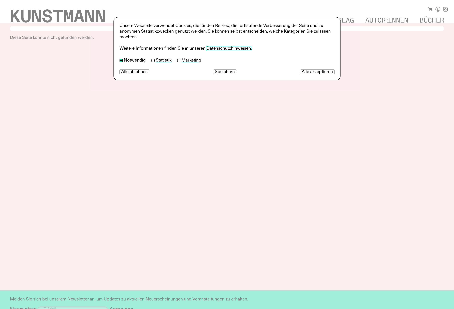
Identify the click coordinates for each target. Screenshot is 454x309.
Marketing (191, 60)
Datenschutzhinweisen (228, 48)
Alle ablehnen (134, 72)
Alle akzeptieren (317, 72)
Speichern (225, 72)
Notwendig (135, 60)
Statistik (163, 60)
